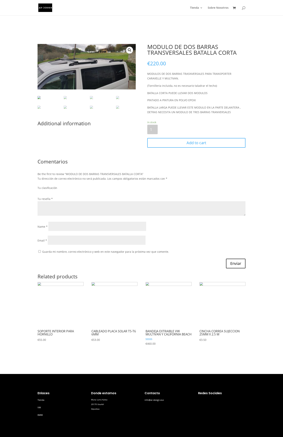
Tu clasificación (47, 188)
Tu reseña (45, 199)
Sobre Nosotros (218, 7)
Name (43, 226)
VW (39, 407)
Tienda (194, 7)
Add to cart (196, 142)
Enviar (235, 263)
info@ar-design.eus (154, 399)
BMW (40, 414)
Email (42, 240)
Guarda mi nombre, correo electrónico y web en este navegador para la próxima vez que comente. (105, 251)
